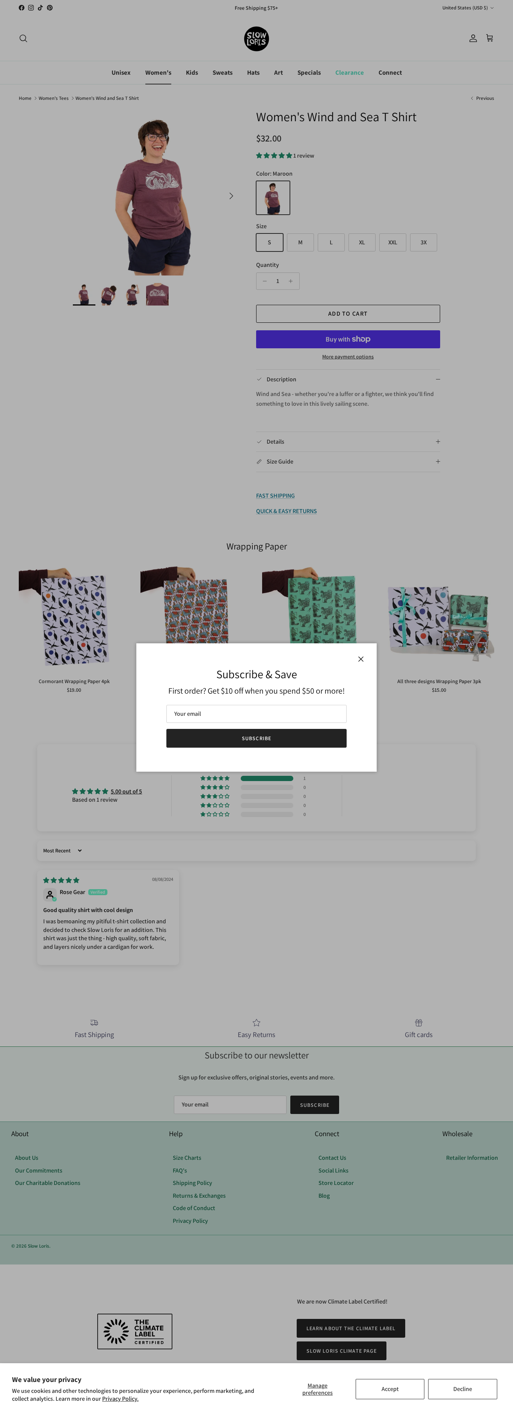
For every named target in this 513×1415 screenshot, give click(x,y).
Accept (390, 1389)
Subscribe (256, 738)
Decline (462, 1389)
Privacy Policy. (120, 1399)
